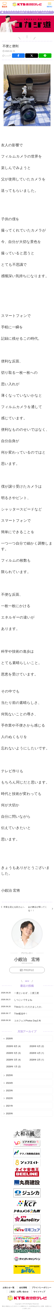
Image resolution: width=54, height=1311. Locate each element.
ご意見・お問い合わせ (18, 1291)
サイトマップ (39, 1291)
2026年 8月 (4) (13, 1046)
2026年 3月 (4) (13, 1059)
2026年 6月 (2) (37, 1046)
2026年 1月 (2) (13, 1066)
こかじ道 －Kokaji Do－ (41, 12)
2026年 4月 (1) (37, 1052)
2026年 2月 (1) (37, 1059)
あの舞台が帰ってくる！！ (37, 908)
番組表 (4, 6)
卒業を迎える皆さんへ (13, 906)
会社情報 (23, 1287)
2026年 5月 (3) (13, 1052)
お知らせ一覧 (8, 1287)
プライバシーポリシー (41, 1287)
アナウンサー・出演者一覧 (18, 12)
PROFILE (29, 970)
